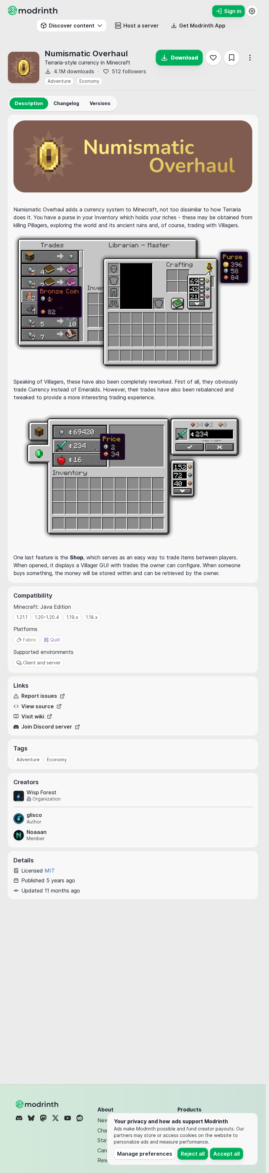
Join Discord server (46, 727)
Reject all (193, 1153)
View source (37, 706)
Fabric (29, 639)
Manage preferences (144, 1153)
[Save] (231, 57)
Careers (106, 1150)
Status (105, 1140)
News (104, 1120)
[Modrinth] (38, 1104)
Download (184, 57)
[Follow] (213, 57)
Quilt (55, 639)
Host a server (141, 25)
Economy (89, 81)
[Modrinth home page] (33, 13)
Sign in (232, 11)
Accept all (226, 1153)
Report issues (39, 696)
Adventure (59, 81)
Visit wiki (32, 716)
